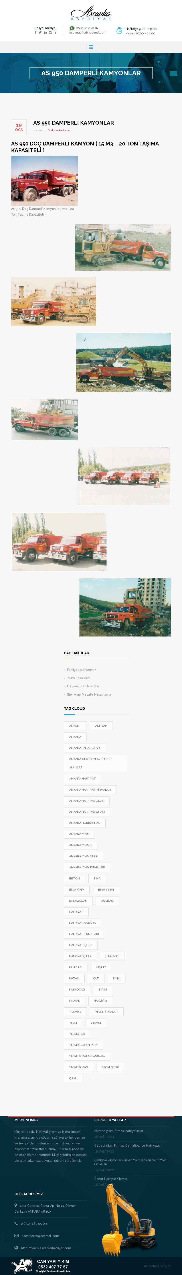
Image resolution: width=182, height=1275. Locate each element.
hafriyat (76, 911)
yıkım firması (79, 1067)
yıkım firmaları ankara (87, 1056)
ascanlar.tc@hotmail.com (40, 1236)
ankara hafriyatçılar (86, 800)
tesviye (75, 1011)
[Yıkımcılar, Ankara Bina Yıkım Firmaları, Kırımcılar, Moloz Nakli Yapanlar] (91, 13)
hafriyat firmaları (84, 934)
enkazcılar (78, 900)
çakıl (73, 1078)
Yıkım (73, 1022)
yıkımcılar (77, 1034)
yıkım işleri (110, 1067)
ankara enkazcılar (84, 748)
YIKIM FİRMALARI (106, 1011)
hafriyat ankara (82, 923)
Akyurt (75, 725)
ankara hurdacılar (84, 823)
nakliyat (101, 1000)
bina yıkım (76, 889)
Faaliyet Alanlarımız (81, 670)
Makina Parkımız (59, 130)
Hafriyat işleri (80, 945)
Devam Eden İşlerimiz (83, 686)
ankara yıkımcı (80, 845)
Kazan (74, 978)
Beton (74, 878)
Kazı (96, 978)
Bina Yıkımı (106, 889)
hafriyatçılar (80, 956)
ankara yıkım (79, 834)
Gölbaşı (107, 900)
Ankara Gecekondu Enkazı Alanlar (90, 763)
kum (116, 978)
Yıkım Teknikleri (78, 678)
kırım (103, 989)
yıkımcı (96, 1022)
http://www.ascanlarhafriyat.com (46, 1248)
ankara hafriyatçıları (87, 812)
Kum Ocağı (77, 989)
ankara (75, 736)
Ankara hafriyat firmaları (90, 789)
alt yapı (101, 725)
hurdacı (75, 967)
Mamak (74, 1000)
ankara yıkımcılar (83, 856)
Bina (97, 878)
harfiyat (112, 956)
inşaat (101, 967)
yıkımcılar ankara (83, 1045)
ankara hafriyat (82, 778)
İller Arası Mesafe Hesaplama (89, 694)
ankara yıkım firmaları (87, 867)
